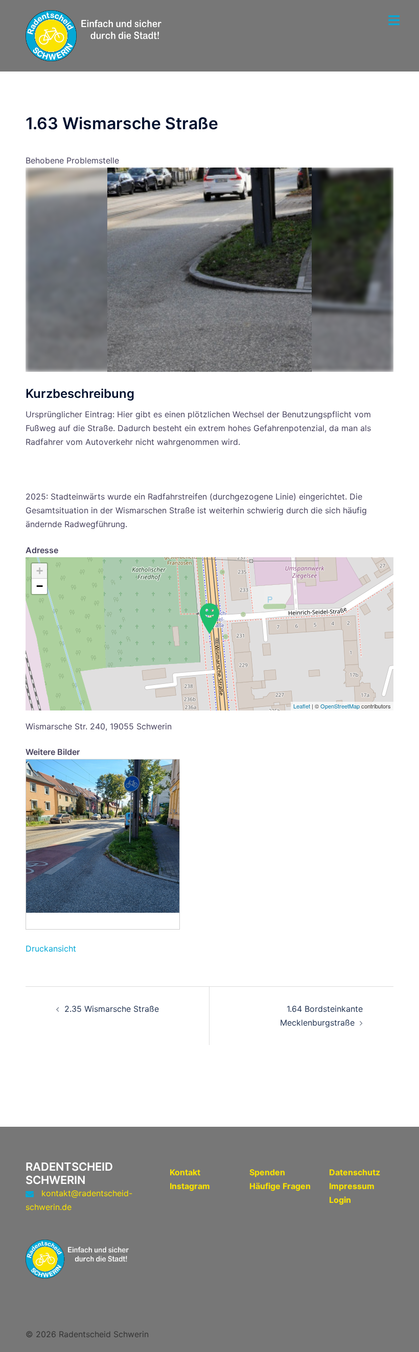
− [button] (39, 586)
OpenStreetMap (340, 706)
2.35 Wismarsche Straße (111, 1009)
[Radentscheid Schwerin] (102, 35)
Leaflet (301, 706)
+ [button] (39, 570)
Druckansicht (51, 948)
